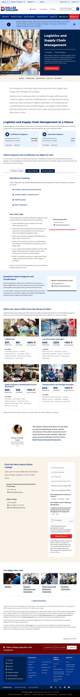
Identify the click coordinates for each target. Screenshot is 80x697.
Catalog (30, 670)
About (34, 9)
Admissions (5, 16)
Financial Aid (44, 664)
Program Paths (30, 78)
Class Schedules (32, 672)
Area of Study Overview (45, 615)
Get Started (57, 78)
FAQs (54, 666)
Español (42, 2)
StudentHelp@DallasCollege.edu (17, 507)
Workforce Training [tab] (17, 171)
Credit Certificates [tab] (32, 171)
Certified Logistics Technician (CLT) (27, 194)
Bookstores (31, 667)
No (57, 514)
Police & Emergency (58, 669)
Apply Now (74, 16)
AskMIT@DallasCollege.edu (62, 225)
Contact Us (49, 78)
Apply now (72, 647)
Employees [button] (30, 2)
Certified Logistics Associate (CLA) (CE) (28, 189)
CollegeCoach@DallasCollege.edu (61, 286)
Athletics (30, 664)
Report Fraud (63, 694)
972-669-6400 (56, 283)
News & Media (69, 672)
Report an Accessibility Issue (15, 694)
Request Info (64, 16)
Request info (49, 647)
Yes (53, 514)
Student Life (53, 16)
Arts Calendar (31, 662)
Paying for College (16, 16)
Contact (44, 9)
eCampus (10, 663)
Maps (53, 9)
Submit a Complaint (58, 676)
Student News (45, 670)
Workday (10, 660)
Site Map (70, 694)
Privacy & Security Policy (51, 694)
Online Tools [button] (63, 2)
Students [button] (4, 2)
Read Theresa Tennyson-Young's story (46, 440)
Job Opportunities (70, 669)
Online (54, 499)
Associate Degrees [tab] (47, 171)
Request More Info (52, 68)
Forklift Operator (20, 200)
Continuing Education (47, 662)
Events (67, 662)
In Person (61, 499)
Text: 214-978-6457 (33, 687)
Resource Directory (15, 678)
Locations (13, 675)
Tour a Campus (61, 647)
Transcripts (44, 672)
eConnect (10, 666)
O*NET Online (28, 625)
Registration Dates (46, 667)
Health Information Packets (64, 615)
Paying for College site (27, 617)
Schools (68, 674)
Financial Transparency (38, 694)
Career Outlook (40, 78)
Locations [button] (74, 2)
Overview (21, 78)
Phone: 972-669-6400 (20, 687)
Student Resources (42, 16)
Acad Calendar (13, 672)
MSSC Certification (21, 205)
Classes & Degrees (29, 16)
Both (67, 499)
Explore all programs (39, 601)
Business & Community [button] (17, 2)
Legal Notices (27, 694)
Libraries (10, 669)
